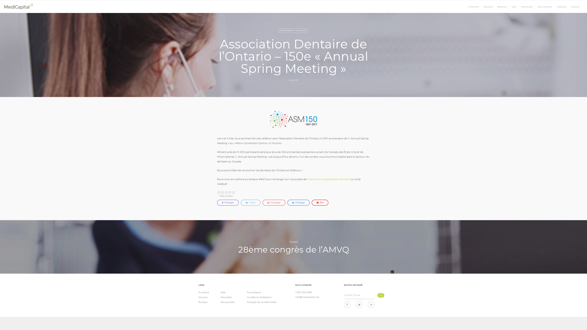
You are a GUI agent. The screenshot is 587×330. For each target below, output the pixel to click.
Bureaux (502, 7)
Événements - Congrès (293, 30)
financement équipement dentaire (328, 179)
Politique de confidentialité (262, 302)
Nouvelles (527, 7)
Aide (514, 7)
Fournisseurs (254, 292)
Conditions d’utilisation (259, 297)
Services (488, 7)
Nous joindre (544, 7)
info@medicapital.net (307, 297)
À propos (473, 7)
